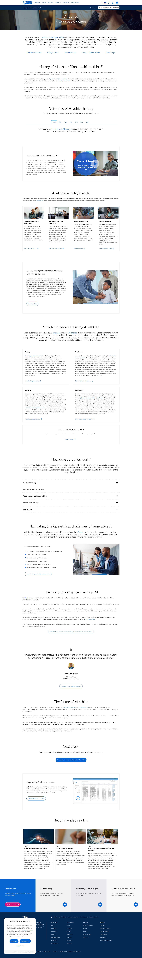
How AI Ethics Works (91, 52)
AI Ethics (92, 8)
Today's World (53, 52)
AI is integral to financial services (34, 356)
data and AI (39, 200)
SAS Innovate (75, 2)
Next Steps (110, 52)
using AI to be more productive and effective (90, 398)
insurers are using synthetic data (34, 408)
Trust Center (55, 951)
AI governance (28, 598)
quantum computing (69, 707)
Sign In (117, 2)
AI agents (73, 333)
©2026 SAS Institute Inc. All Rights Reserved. (70, 951)
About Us (66, 2)
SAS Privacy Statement (27, 930)
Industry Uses (70, 52)
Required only (25, 941)
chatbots (56, 333)
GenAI (80, 532)
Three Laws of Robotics (62, 129)
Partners (58, 2)
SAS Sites (113, 3)
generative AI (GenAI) (64, 81)
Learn (44, 2)
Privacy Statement (37, 951)
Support (50, 2)
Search (102, 3)
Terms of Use (46, 951)
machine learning (62, 79)
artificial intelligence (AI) (53, 37)
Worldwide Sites (105, 3)
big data (51, 79)
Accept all (14, 941)
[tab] (54, 122)
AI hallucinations (90, 619)
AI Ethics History (34, 52)
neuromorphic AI (83, 707)
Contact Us (109, 3)
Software (37, 2)
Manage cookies (20, 946)
